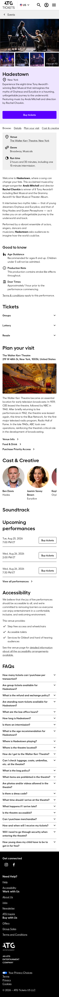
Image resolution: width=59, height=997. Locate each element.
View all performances (16, 581)
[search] (39, 5)
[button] (29, 35)
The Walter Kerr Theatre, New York (29, 140)
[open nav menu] (54, 5)
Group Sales (9, 929)
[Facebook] (14, 864)
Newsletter (9, 908)
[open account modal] (46, 5)
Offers (6, 923)
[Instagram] (6, 864)
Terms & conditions (13, 295)
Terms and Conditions (15, 934)
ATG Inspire (9, 914)
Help (5, 882)
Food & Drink (10, 444)
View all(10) (52, 63)
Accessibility (9, 887)
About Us (8, 897)
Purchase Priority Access (17, 449)
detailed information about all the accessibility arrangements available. (28, 651)
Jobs (5, 902)
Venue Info (9, 439)
